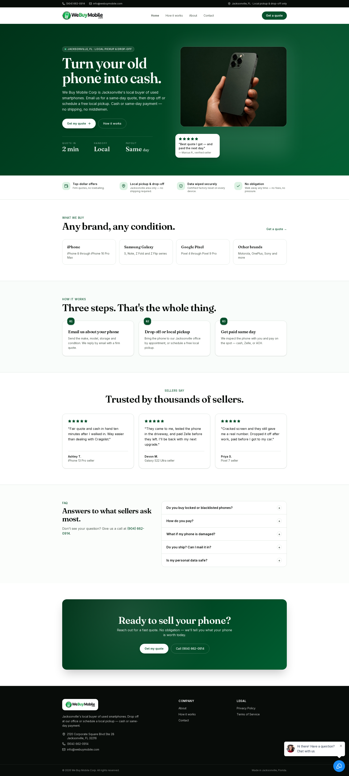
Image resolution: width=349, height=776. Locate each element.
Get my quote (76, 123)
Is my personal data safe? (223, 560)
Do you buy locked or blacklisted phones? (223, 508)
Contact (209, 15)
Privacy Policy (246, 708)
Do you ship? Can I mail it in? (223, 547)
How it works (174, 15)
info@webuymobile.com (107, 3)
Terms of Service (248, 714)
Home (155, 15)
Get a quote (274, 15)
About (193, 15)
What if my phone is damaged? (223, 534)
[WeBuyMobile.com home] (82, 15)
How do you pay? (223, 521)
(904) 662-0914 (75, 3)
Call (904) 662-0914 (190, 648)
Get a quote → (276, 229)
